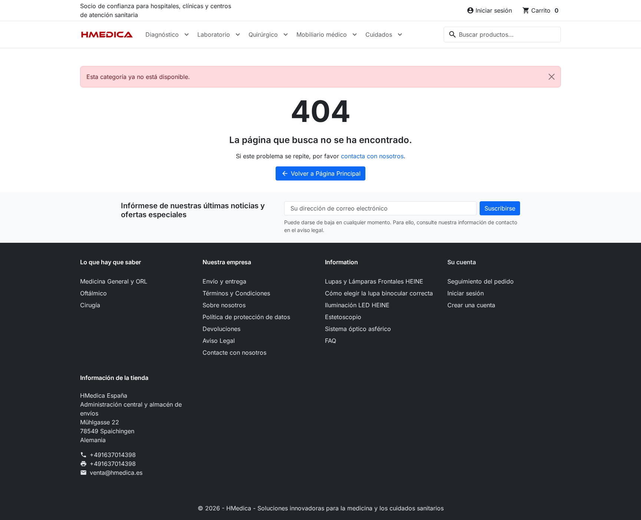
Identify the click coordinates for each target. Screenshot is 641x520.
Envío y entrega (224, 281)
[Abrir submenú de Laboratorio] (238, 34)
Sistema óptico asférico (358, 328)
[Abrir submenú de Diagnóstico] (186, 34)
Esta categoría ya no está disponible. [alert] (138, 76)
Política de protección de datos (246, 317)
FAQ (330, 340)
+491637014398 (113, 454)
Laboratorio (213, 34)
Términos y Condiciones (236, 293)
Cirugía (90, 305)
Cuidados (378, 34)
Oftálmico (93, 293)
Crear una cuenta (471, 305)
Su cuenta (461, 262)
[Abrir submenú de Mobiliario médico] (354, 34)
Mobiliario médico (321, 34)
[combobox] (502, 34)
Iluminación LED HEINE (357, 305)
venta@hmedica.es (116, 472)
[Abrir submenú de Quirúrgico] (285, 34)
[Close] (552, 76)
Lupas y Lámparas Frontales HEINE (374, 281)
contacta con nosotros (372, 156)
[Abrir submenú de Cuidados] (400, 34)
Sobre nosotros (224, 305)
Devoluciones (221, 328)
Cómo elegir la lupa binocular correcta (379, 293)
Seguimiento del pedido (480, 281)
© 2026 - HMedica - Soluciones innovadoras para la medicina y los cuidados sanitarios (321, 508)
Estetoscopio (343, 317)
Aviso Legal (219, 340)
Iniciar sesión (465, 293)
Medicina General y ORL (113, 281)
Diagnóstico (162, 34)
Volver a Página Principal (321, 173)
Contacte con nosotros (234, 352)
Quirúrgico (263, 34)
